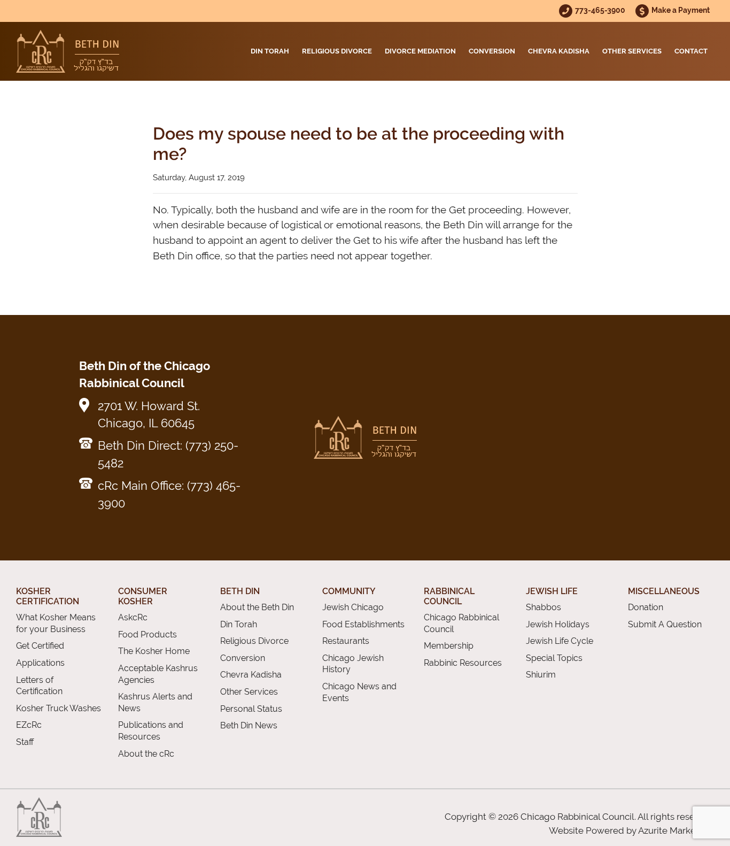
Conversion (492, 51)
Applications (40, 663)
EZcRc (29, 725)
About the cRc (146, 754)
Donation (645, 607)
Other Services (632, 51)
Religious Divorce (337, 51)
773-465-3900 (601, 9)
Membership (448, 646)
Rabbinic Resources (463, 663)
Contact (691, 51)
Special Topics (554, 658)
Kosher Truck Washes (58, 708)
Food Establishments (363, 624)
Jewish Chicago (353, 607)
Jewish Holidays (557, 624)
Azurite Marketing (675, 830)
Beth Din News (248, 725)
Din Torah (270, 51)
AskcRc (132, 617)
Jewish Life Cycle (559, 641)
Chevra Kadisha (558, 51)
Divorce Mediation (420, 51)
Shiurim (541, 675)
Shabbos (543, 607)
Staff (25, 742)
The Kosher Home (154, 651)
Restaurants (345, 641)
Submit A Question (665, 624)
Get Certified (40, 646)
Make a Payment (680, 9)
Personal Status (251, 709)
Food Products (147, 634)
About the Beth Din (257, 607)
